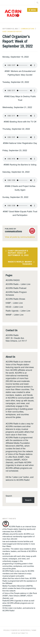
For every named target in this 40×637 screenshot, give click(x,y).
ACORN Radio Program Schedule (16, 293)
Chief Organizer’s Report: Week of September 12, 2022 (18, 253)
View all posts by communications (20, 236)
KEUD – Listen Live (14, 306)
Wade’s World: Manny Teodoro (20, 262)
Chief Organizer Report (12, 32)
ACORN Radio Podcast (16, 288)
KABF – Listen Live (14, 302)
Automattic (23, 633)
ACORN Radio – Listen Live (18, 284)
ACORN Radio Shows (15, 298)
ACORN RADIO (13, 280)
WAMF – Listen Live (14, 314)
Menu (33, 10)
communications (27, 29)
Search (9, 495)
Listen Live (12, 608)
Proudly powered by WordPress (16, 630)
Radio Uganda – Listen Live (18, 310)
